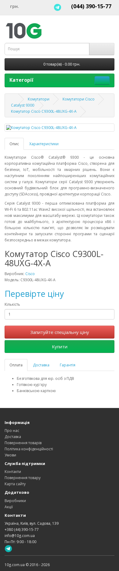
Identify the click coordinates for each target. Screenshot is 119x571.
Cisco (30, 273)
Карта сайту (15, 483)
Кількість (12, 304)
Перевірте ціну (34, 293)
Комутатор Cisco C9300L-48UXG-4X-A (44, 111)
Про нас (12, 430)
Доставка (41, 365)
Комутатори (38, 99)
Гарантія (67, 365)
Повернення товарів (23, 442)
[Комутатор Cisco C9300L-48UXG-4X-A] (59, 127)
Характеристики (44, 143)
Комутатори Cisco (79, 99)
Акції (9, 506)
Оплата (16, 365)
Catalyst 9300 (22, 105)
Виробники (15, 500)
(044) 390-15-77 (91, 6)
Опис (14, 143)
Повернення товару (23, 477)
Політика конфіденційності (29, 449)
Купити (59, 346)
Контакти (13, 471)
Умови (10, 455)
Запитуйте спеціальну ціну (59, 332)
